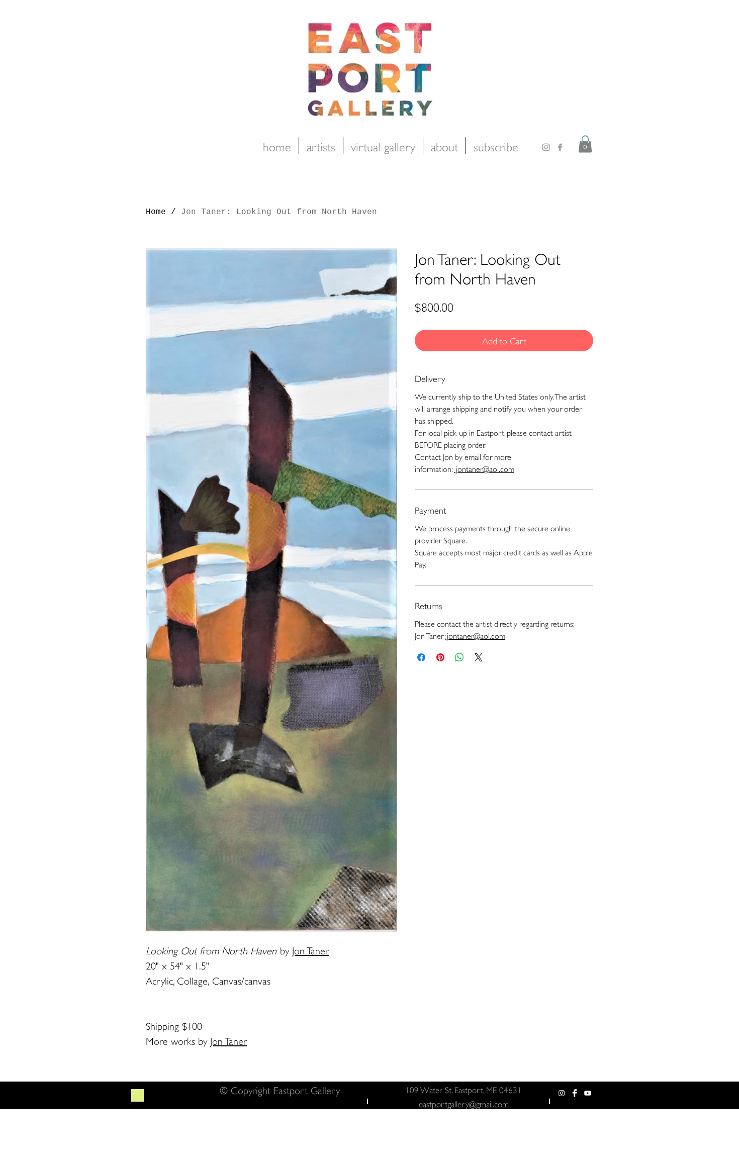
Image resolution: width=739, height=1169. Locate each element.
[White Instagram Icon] (562, 1093)
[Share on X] (479, 657)
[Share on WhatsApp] (459, 657)
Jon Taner (310, 949)
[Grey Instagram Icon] (546, 147)
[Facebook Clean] (575, 1093)
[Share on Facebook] (421, 657)
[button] (585, 144)
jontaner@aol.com (484, 468)
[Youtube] (588, 1093)
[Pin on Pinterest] (440, 657)
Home (156, 212)
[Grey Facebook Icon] (560, 147)
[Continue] (137, 1095)
